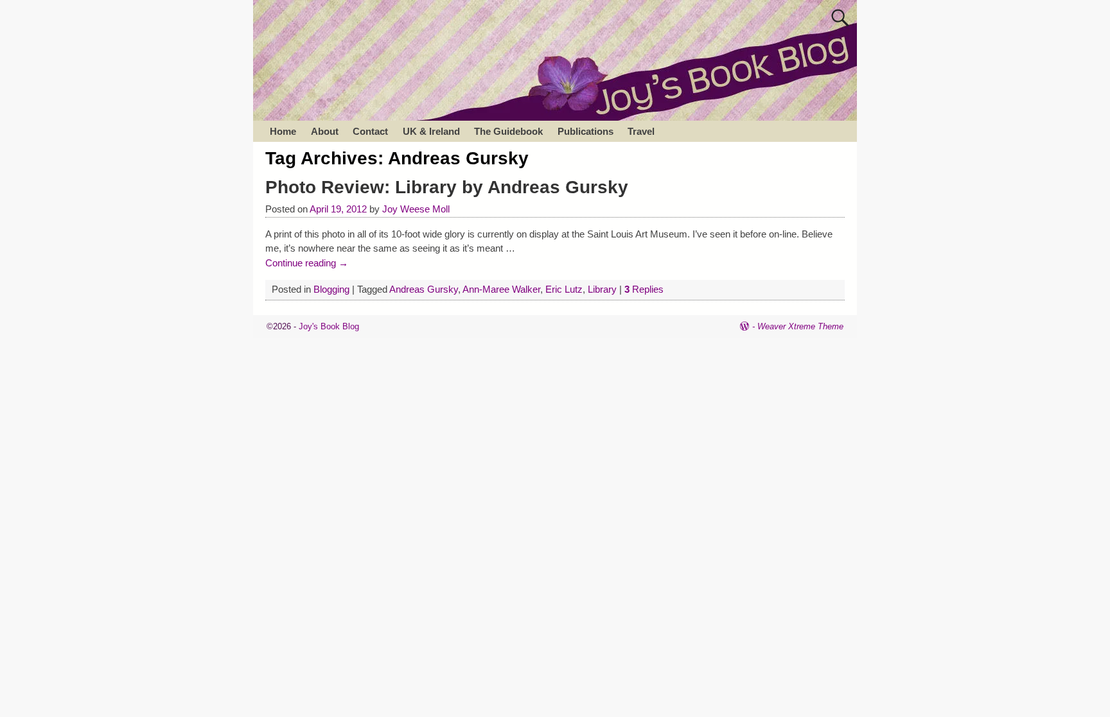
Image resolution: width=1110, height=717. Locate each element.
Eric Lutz (564, 289)
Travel (641, 131)
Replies (644, 289)
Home (283, 131)
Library (602, 289)
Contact (370, 131)
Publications (585, 131)
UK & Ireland (431, 131)
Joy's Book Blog (329, 326)
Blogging (331, 289)
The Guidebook (508, 131)
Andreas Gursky (423, 289)
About (325, 131)
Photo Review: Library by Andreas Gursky (446, 187)
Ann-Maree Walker (501, 289)
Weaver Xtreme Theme (800, 326)
